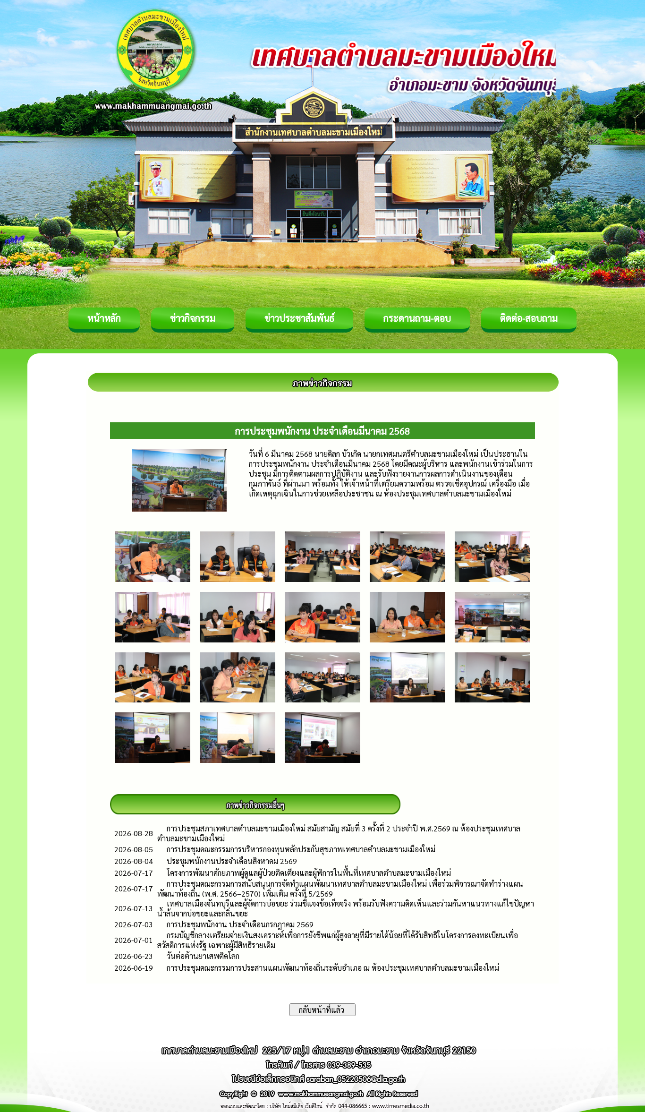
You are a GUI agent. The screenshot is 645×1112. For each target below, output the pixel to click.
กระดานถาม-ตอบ (417, 318)
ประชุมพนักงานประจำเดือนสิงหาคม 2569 (232, 861)
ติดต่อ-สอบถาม (529, 318)
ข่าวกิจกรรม (192, 318)
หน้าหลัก (104, 318)
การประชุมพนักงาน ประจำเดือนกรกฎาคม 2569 (240, 924)
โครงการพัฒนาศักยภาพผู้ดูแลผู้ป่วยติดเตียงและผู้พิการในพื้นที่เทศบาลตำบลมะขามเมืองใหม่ (309, 873)
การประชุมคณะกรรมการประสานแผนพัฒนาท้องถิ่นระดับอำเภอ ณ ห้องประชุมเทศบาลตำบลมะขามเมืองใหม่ (333, 968)
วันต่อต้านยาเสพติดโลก (203, 956)
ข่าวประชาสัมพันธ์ (299, 318)
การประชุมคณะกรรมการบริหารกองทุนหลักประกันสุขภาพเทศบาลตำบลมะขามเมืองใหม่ (301, 849)
